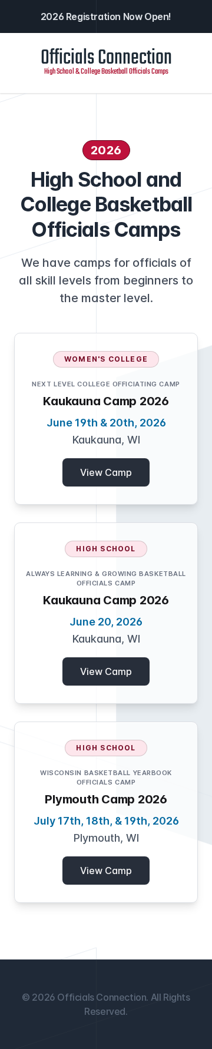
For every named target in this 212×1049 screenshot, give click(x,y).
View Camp (106, 472)
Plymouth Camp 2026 (106, 799)
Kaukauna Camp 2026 (106, 401)
